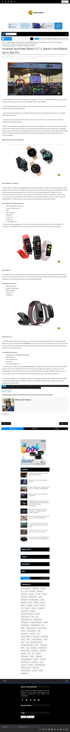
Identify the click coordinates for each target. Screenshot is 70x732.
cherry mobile (37, 639)
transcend (38, 619)
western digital (36, 642)
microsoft (25, 625)
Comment (45, 578)
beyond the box (27, 645)
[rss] (14, 1)
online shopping (27, 614)
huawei (13, 44)
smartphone (32, 44)
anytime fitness (20, 42)
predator (25, 622)
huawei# (15, 388)
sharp (38, 653)
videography (26, 667)
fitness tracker (6, 44)
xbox (32, 656)
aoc (22, 642)
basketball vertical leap (32, 42)
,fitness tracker (11, 58)
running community (22, 44)
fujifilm (35, 667)
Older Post (63, 423)
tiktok (42, 605)
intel (23, 605)
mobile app (33, 597)
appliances (25, 616)
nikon (34, 670)
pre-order (42, 628)
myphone (43, 645)
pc (22, 591)
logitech (24, 611)
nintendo (24, 673)
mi (37, 616)
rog (22, 648)
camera (41, 608)
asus (30, 602)
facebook (12, 428)
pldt (36, 605)
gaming (43, 588)
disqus (57, 428)
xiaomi (43, 602)
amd (45, 639)
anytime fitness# (21, 386)
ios (26, 591)
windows (24, 633)
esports (40, 591)
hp (33, 653)
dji (29, 653)
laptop (24, 597)
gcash (34, 608)
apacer (42, 650)
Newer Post (6, 423)
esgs (36, 645)
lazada (24, 594)
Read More (24, 697)
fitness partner (58, 42)
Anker (30, 665)
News (23, 716)
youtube (35, 650)
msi (43, 625)
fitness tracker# (6, 388)
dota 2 (27, 608)
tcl (38, 633)
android (35, 588)
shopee (32, 591)
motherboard (26, 659)
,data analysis (54, 56)
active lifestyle (11, 42)
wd (27, 648)
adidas (27, 38)
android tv (25, 662)
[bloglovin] (52, 729)
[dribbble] (55, 729)
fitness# (55, 386)
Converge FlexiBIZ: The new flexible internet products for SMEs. (38, 525)
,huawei (17, 58)
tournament (34, 599)
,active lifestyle (24, 56)
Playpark (44, 636)
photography (31, 628)
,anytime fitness (32, 56)
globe (38, 594)
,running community (25, 58)
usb (39, 631)
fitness (50, 42)
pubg (23, 631)
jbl (27, 642)
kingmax (36, 636)
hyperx (32, 633)
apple (46, 622)
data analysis (43, 42)
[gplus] (34, 700)
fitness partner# (63, 386)
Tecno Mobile (26, 636)
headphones (25, 670)
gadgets (30, 716)
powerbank (35, 625)
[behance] (61, 729)
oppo (45, 594)
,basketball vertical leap (43, 56)
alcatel (43, 659)
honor (32, 611)
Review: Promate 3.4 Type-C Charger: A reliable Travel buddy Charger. (38, 511)
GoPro (23, 665)
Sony (23, 639)
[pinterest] (11, 1)
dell (41, 662)
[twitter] (5, 1)
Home (4, 42)
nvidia (36, 602)
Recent (25, 578)
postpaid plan (26, 619)
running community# (25, 388)
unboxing (24, 656)
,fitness (60, 56)
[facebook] (2, 1)
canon (23, 653)
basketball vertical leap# (35, 386)
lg (22, 608)
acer (42, 599)
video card (25, 650)
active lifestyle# (11, 386)
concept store (36, 622)
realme (24, 602)
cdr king (35, 662)
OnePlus (34, 648)
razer (36, 659)
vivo (40, 597)
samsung (24, 599)
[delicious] (67, 729)
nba (22, 628)
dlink (40, 670)
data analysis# (47, 386)
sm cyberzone (40, 665)
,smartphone (34, 58)
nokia (37, 614)
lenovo (29, 605)
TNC (28, 639)
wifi (33, 616)
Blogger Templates (33, 727)
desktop (39, 656)
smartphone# (36, 388)
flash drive (31, 631)
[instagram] (8, 1)
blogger (34, 428)
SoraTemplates (12, 727)
